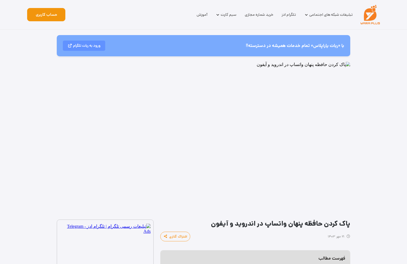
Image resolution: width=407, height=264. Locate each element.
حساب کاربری (46, 14)
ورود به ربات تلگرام (87, 45)
